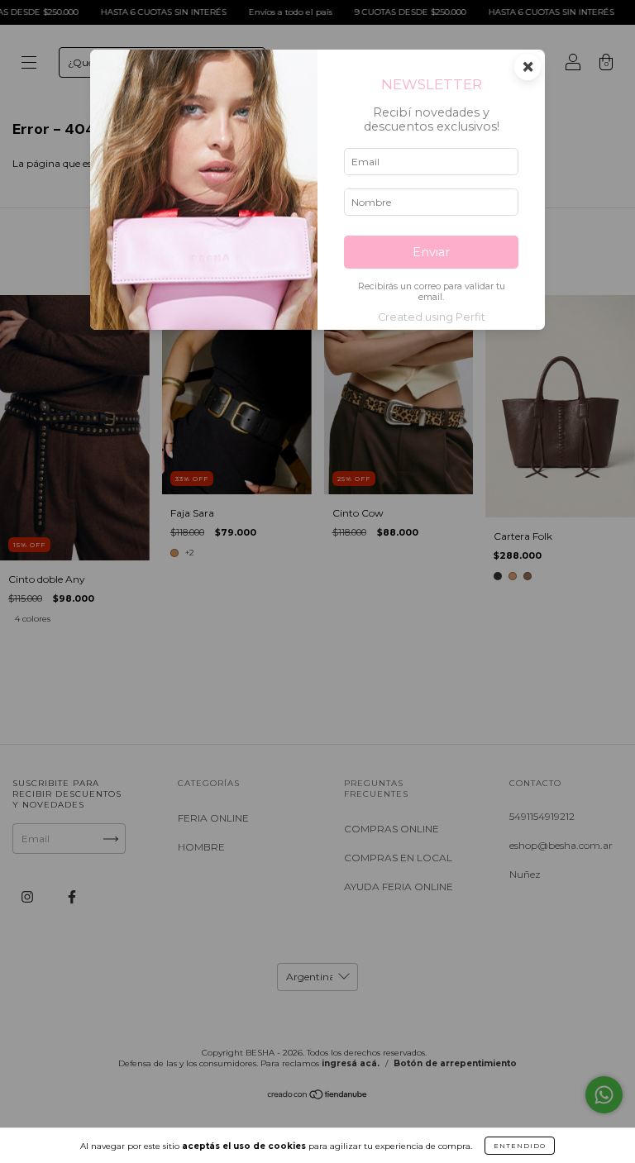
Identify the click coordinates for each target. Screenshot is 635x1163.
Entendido (520, 1146)
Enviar (431, 252)
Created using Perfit (431, 317)
